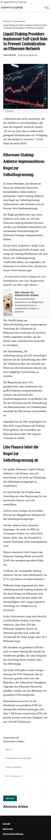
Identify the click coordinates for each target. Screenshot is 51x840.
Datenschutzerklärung (13, 834)
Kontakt (6, 824)
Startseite (7, 21)
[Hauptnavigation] (46, 7)
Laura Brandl (9, 55)
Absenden (10, 798)
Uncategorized (18, 21)
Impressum (8, 829)
